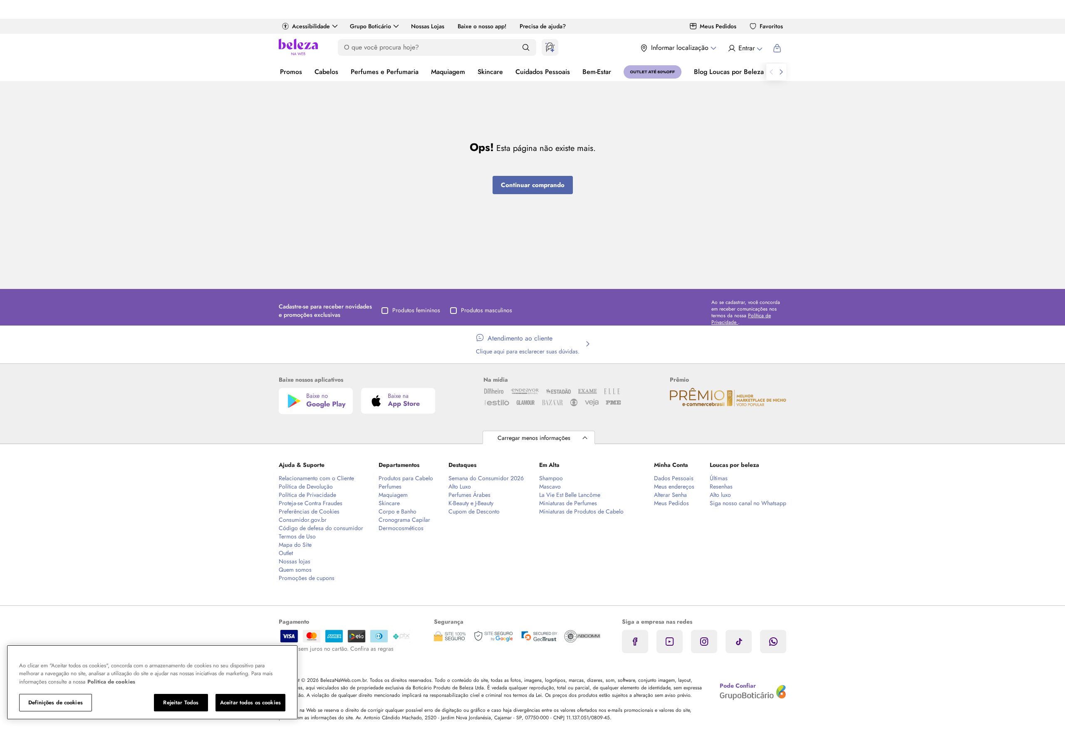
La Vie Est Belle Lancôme (569, 495)
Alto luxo (720, 495)
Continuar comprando (533, 185)
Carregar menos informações (534, 438)
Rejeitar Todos (180, 702)
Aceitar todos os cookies (250, 702)
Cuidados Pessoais (542, 72)
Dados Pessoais (673, 478)
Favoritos (771, 26)
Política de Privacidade (307, 495)
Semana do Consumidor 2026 (486, 478)
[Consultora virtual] (550, 47)
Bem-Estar (596, 72)
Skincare (490, 72)
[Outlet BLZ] (652, 71)
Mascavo (550, 486)
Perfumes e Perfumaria (385, 72)
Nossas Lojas (427, 26)
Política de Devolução (306, 486)
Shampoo (551, 478)
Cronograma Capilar (404, 520)
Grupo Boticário (370, 26)
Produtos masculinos (486, 310)
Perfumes (390, 486)
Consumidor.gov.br (303, 520)
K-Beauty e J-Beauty (470, 503)
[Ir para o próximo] (781, 72)
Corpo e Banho (397, 511)
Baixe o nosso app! (482, 26)
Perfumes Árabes (469, 495)
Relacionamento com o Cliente (316, 478)
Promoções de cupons (306, 578)
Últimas (719, 478)
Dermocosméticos (401, 528)
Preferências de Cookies (309, 511)
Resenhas (721, 486)
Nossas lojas (294, 561)
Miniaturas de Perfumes (568, 503)
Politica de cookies (111, 682)
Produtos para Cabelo (406, 478)
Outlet (286, 553)
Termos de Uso (297, 536)
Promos (291, 72)
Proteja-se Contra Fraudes (310, 503)
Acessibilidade (311, 26)
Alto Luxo (459, 486)
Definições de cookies (55, 702)
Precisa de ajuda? (543, 26)
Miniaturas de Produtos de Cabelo (581, 511)
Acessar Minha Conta (745, 48)
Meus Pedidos (718, 26)
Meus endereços (674, 486)
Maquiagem (448, 72)
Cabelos (326, 72)
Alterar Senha (670, 495)
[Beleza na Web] (298, 48)
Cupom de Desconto (474, 511)
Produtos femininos (416, 310)
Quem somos (295, 569)
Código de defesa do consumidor (321, 528)
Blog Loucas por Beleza (729, 72)
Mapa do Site (295, 544)
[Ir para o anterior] (771, 72)
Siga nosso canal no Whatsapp (748, 503)
